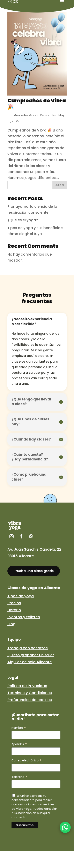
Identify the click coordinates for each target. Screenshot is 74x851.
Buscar (59, 185)
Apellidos (19, 744)
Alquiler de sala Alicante (29, 661)
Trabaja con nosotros (27, 647)
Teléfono (19, 777)
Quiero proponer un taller (30, 654)
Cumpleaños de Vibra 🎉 (36, 104)
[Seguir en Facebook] (21, 536)
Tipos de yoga (20, 595)
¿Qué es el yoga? (22, 220)
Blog (11, 623)
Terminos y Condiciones (29, 692)
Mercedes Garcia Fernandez (35, 115)
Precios (14, 602)
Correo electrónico (27, 760)
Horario (14, 609)
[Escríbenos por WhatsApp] (65, 827)
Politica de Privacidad (27, 685)
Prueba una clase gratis (34, 570)
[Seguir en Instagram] (11, 536)
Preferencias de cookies (29, 699)
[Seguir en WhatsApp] (31, 536)
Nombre (19, 727)
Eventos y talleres (23, 616)
